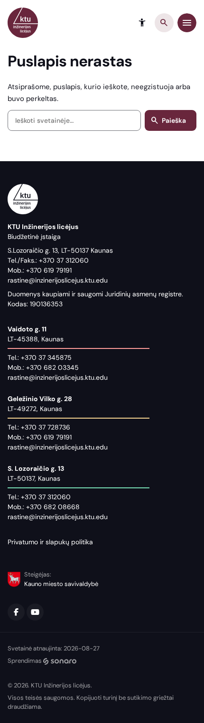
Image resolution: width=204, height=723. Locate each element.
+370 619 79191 (49, 270)
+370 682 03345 (52, 367)
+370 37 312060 (64, 260)
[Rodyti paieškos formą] (164, 22)
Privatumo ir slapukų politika (50, 542)
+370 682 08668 (53, 507)
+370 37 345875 (46, 357)
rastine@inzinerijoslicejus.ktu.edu (58, 280)
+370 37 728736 (45, 427)
